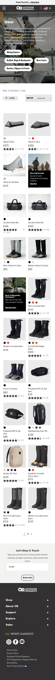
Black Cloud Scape (8, 470)
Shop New (33, 184)
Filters (12, 98)
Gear (23, 91)
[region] (27, 2)
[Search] (38, 8)
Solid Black (5, 219)
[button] (50, 8)
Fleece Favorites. (23, 2)
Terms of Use (12, 650)
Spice (33, 138)
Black (8, 262)
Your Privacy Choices (15, 666)
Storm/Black (5, 512)
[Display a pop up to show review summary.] (24, 230)
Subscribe (27, 578)
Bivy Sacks (42, 60)
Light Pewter (29, 138)
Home (5, 91)
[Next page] (31, 534)
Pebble (5, 179)
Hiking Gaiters (13, 52)
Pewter (5, 138)
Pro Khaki (5, 470)
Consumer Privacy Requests (18, 657)
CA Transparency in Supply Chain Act (22, 660)
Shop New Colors (10, 307)
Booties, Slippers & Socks (18, 68)
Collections (14, 91)
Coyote (36, 302)
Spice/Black (33, 302)
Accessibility (12, 663)
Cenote (36, 428)
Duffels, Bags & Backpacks (19, 60)
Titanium (33, 428)
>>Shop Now (34, 2)
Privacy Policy (13, 653)
